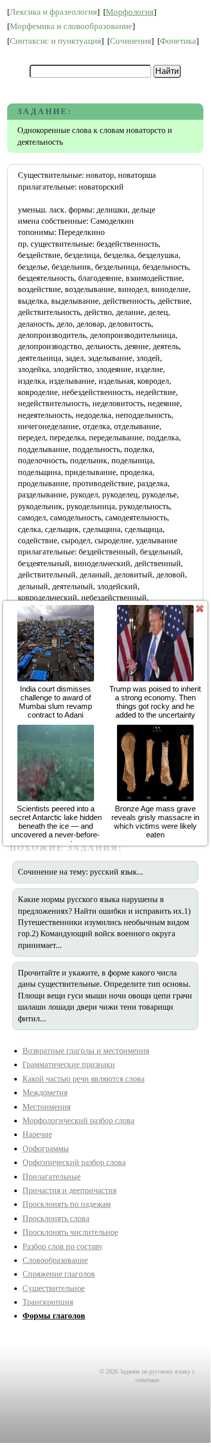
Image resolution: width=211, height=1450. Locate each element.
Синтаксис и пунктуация (55, 41)
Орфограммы (45, 1148)
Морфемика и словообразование (71, 26)
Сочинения (130, 41)
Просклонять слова (55, 1218)
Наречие (37, 1134)
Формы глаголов (53, 1315)
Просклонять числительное (70, 1232)
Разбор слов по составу (62, 1246)
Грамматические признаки (68, 1064)
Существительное (53, 1288)
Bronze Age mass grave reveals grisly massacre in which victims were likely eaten (155, 821)
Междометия (44, 1092)
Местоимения (46, 1106)
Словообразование (55, 1260)
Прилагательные (51, 1176)
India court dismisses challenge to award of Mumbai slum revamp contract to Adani (55, 701)
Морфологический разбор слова (78, 1120)
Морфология (130, 12)
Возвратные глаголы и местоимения (85, 1050)
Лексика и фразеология (53, 12)
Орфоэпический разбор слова (74, 1162)
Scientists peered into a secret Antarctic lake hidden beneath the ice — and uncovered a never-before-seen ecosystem (56, 826)
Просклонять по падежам (66, 1204)
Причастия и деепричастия (69, 1190)
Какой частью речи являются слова (83, 1078)
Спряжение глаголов (58, 1274)
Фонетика (178, 41)
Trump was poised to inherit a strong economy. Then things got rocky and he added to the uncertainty (155, 701)
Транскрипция (47, 1302)
